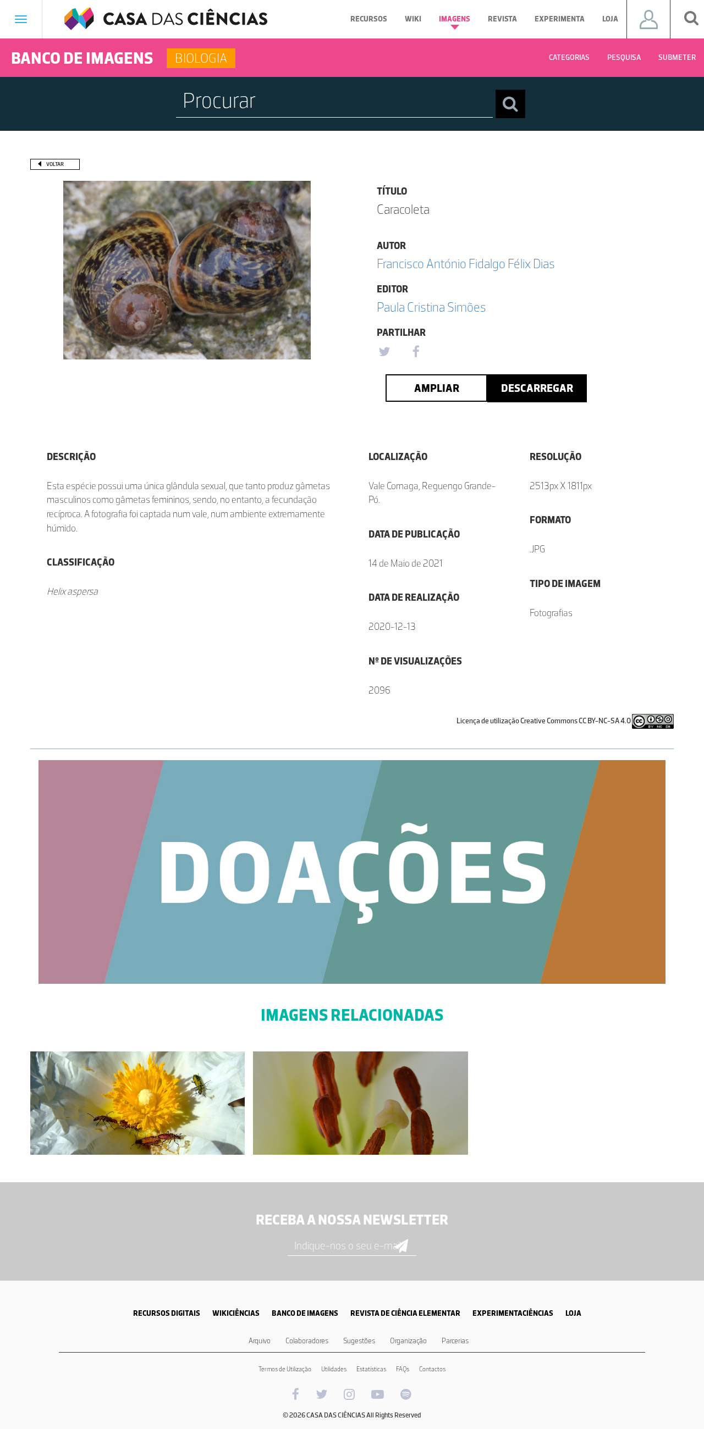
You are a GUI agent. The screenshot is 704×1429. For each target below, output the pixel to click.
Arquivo (260, 1340)
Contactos (432, 1369)
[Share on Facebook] (415, 352)
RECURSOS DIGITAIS (166, 1313)
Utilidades (333, 1369)
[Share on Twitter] (384, 352)
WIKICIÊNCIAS (236, 1313)
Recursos (368, 19)
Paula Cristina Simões (431, 307)
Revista (502, 19)
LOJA (573, 1313)
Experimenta (560, 19)
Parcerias (455, 1340)
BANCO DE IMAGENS (305, 1313)
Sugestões (359, 1340)
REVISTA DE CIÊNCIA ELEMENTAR (405, 1313)
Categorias (569, 57)
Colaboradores (306, 1340)
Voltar (55, 164)
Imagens (454, 19)
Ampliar (436, 388)
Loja (610, 19)
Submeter (677, 57)
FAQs (402, 1369)
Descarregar (537, 388)
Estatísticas (371, 1369)
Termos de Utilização (284, 1369)
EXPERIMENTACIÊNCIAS (512, 1313)
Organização (408, 1340)
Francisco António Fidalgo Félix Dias (466, 264)
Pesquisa (624, 57)
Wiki (413, 19)
